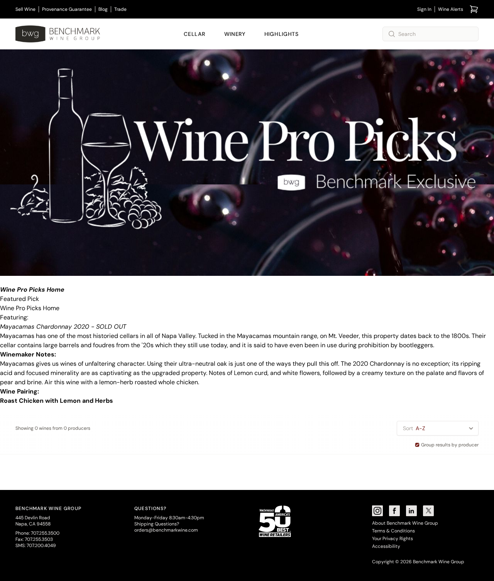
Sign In (424, 9)
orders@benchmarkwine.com (166, 530)
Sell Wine (25, 9)
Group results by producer (450, 445)
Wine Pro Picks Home (29, 308)
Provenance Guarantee (67, 9)
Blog (103, 9)
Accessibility (386, 546)
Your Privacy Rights (392, 538)
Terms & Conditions (393, 531)
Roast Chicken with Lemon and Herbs (56, 401)
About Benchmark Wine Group (405, 523)
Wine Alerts (450, 9)
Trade (120, 9)
